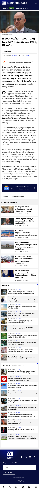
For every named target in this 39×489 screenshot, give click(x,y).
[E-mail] (35, 486)
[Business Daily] (15, 3)
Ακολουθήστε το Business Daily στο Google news (21, 188)
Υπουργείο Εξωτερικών (17, 196)
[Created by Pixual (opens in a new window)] (19, 481)
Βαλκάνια (5, 196)
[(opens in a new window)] (3, 486)
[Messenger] (23, 486)
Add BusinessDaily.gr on (20, 62)
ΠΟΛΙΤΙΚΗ (18, 51)
